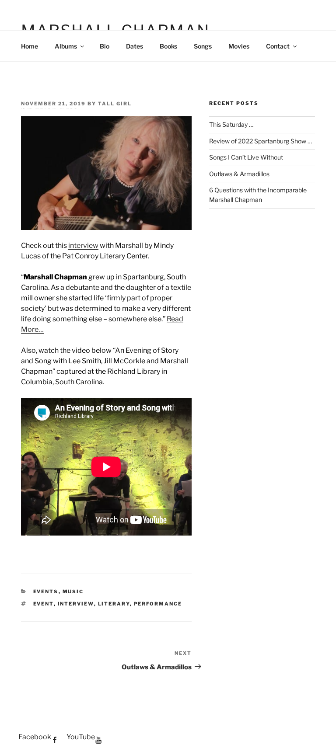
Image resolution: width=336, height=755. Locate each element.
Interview (76, 604)
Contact (278, 46)
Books (168, 46)
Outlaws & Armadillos (239, 173)
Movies (238, 46)
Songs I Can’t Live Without (246, 157)
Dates (134, 46)
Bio (104, 46)
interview (83, 245)
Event (43, 604)
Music (73, 591)
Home (29, 46)
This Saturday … (231, 124)
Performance (158, 604)
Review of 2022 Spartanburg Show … (260, 141)
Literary (114, 604)
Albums (66, 46)
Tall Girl (115, 104)
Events (46, 591)
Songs (203, 46)
